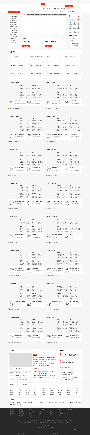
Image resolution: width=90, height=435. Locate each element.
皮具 (16, 22)
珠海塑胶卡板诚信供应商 (19, 167)
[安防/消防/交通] (13, 258)
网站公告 (75, 35)
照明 (10, 18)
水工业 (13, 26)
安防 (10, 36)
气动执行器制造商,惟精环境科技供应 (39, 201)
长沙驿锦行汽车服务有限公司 (57, 203)
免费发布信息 (78, 6)
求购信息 (39, 12)
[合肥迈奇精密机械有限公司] (14, 309)
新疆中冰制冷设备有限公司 (36, 304)
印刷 (10, 24)
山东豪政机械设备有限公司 (56, 103)
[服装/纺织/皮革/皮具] (51, 124)
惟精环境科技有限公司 (36, 203)
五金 (10, 20)
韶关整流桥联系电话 (74, 100)
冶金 (12, 34)
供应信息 (24, 12)
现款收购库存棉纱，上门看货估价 (74, 37)
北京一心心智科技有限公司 (56, 304)
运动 (16, 42)
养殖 (14, 32)
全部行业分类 (14, 12)
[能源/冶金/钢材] (51, 225)
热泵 (12, 28)
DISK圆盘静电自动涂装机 (45, 8)
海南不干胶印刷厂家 (36, 167)
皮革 (14, 22)
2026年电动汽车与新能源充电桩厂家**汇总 (78, 268)
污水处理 (15, 36)
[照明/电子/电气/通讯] (51, 91)
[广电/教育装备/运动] (51, 292)
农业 (10, 32)
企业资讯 (62, 12)
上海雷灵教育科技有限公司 (74, 304)
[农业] (13, 225)
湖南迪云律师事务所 (73, 47)
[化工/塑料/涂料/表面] (13, 91)
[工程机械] (13, 292)
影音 (14, 44)
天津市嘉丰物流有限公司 (19, 237)
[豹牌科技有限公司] (12, 175)
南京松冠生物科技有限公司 (52, 56)
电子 (12, 18)
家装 (14, 20)
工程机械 (11, 40)
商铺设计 (78, 19)
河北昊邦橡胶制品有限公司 (36, 103)
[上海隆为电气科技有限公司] (51, 208)
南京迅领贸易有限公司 (73, 45)
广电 (10, 42)
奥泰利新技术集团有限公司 (19, 136)
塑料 (12, 16)
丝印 (14, 24)
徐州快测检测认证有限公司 (74, 136)
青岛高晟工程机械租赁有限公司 (71, 56)
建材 (12, 20)
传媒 (16, 44)
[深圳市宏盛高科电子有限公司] (52, 242)
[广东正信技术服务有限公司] (51, 141)
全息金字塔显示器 (18, 268)
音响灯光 (11, 44)
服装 (10, 22)
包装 (12, 24)
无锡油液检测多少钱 (74, 134)
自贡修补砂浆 (17, 100)
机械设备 (15, 40)
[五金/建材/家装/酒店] (13, 124)
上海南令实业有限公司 (73, 237)
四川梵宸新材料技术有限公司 (20, 103)
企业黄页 (32, 12)
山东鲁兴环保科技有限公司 (74, 170)
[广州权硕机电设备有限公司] (51, 108)
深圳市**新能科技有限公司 (74, 270)
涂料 (14, 16)
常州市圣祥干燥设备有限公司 (16, 56)
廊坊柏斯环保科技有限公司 (56, 170)
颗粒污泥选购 (72, 167)
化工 (10, 16)
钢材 (14, 34)
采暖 (10, 28)
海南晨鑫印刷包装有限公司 (36, 170)
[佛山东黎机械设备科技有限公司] (14, 108)
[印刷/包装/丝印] (13, 158)
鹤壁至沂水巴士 (35, 234)
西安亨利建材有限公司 (36, 136)
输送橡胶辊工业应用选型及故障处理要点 (40, 100)
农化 (12, 32)
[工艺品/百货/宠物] (51, 258)
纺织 (12, 22)
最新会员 (70, 35)
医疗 (16, 34)
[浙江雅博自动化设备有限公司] (14, 275)
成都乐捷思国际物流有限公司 (74, 203)
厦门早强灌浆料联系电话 (19, 134)
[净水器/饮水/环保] (51, 158)
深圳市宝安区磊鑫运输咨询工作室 (37, 237)
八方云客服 (69, 12)
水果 (16, 32)
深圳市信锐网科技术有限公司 (74, 43)
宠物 (15, 38)
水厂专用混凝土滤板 (55, 8)
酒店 (16, 20)
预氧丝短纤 (71, 38)
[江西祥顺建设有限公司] (13, 242)
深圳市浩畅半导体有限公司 (74, 103)
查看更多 (64, 38)
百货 (13, 38)
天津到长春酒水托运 (19, 234)
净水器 (10, 26)
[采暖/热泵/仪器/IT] (13, 191)
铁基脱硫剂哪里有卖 (56, 167)
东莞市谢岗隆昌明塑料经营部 (20, 170)
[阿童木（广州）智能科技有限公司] (15, 208)
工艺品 (10, 38)
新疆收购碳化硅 (35, 268)
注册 (79, 16)
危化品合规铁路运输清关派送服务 (76, 201)
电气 (14, 18)
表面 (16, 16)
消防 (12, 36)
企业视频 (54, 12)
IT (15, 24)
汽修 (16, 30)
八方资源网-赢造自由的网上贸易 (18, 5)
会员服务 (77, 12)
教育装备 (13, 42)
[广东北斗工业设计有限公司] (14, 141)
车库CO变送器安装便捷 (19, 201)
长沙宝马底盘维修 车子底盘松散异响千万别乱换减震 (62, 201)
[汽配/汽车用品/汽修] (51, 191)
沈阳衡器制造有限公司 (18, 304)
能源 (10, 34)
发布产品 (71, 19)
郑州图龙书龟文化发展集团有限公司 (58, 270)
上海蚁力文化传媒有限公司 (19, 270)
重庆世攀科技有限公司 (18, 203)
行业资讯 (47, 12)
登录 (76, 16)
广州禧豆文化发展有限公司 (74, 42)
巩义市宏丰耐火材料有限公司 (37, 270)
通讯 (16, 18)
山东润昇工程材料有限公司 (56, 237)
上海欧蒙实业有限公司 (56, 136)
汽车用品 (13, 30)
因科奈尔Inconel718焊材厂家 (75, 234)
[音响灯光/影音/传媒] (13, 325)
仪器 (14, 28)
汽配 (10, 30)
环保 (16, 26)
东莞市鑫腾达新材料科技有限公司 (35, 56)
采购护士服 (71, 40)
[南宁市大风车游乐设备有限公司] (52, 309)
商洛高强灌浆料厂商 (36, 134)
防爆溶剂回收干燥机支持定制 (57, 134)
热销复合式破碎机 (63, 8)
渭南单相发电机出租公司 (57, 100)
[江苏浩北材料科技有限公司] (51, 175)
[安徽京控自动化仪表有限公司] (52, 275)
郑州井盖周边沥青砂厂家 (57, 234)
